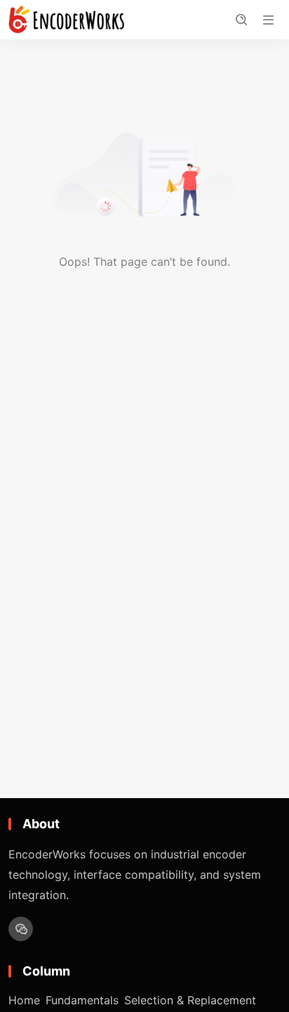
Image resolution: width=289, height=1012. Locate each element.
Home (24, 1000)
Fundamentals (82, 1000)
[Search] (241, 20)
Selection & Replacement (190, 1000)
